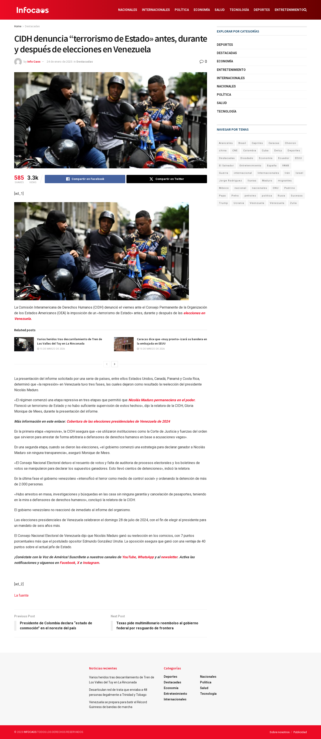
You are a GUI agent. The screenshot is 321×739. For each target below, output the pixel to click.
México (224, 188)
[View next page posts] (114, 364)
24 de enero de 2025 (59, 61)
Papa (222, 195)
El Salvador (226, 165)
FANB (285, 165)
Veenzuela (257, 203)
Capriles (257, 143)
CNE (235, 150)
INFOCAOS (30, 732)
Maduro (267, 180)
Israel (299, 173)
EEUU (298, 158)
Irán (287, 173)
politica (267, 195)
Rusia (281, 195)
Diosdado (246, 158)
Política (182, 10)
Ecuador (283, 158)
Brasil (242, 143)
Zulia (293, 203)
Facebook (67, 563)
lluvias (252, 180)
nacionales (259, 188)
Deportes (262, 10)
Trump (223, 203)
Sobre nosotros (280, 732)
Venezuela (277, 203)
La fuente (21, 595)
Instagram (91, 563)
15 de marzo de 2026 (52, 348)
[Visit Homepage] (32, 9)
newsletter (169, 557)
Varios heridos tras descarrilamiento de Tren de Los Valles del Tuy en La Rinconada (69, 341)
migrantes (285, 180)
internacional (243, 173)
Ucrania (239, 203)
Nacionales (127, 10)
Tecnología (239, 10)
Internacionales (156, 10)
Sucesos (297, 195)
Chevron (290, 143)
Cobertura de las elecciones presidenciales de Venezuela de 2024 (118, 421)
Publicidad (300, 732)
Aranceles (226, 143)
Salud (220, 10)
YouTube (129, 557)
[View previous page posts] (107, 364)
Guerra (223, 173)
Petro (235, 195)
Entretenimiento (289, 10)
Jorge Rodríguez (230, 180)
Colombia (249, 150)
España (272, 165)
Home (17, 26)
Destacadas (32, 26)
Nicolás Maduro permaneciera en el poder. (161, 400)
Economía (202, 10)
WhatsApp (146, 557)
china (223, 150)
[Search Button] (305, 10)
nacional (240, 188)
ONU (276, 188)
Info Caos (33, 61)
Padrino (289, 188)
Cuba (265, 150)
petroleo (250, 195)
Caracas (274, 143)
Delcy (278, 150)
